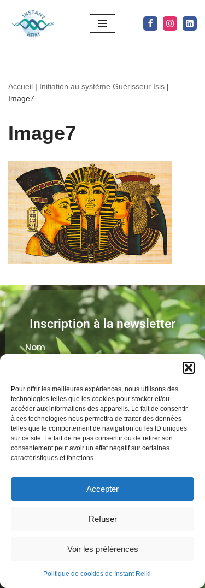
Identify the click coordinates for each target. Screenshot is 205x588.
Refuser (103, 519)
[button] (188, 367)
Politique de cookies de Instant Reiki (97, 574)
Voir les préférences (102, 549)
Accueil (20, 86)
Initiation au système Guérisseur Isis (102, 86)
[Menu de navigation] (102, 23)
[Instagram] (170, 23)
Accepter (102, 488)
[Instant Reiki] (32, 24)
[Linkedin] (190, 23)
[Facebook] (150, 23)
